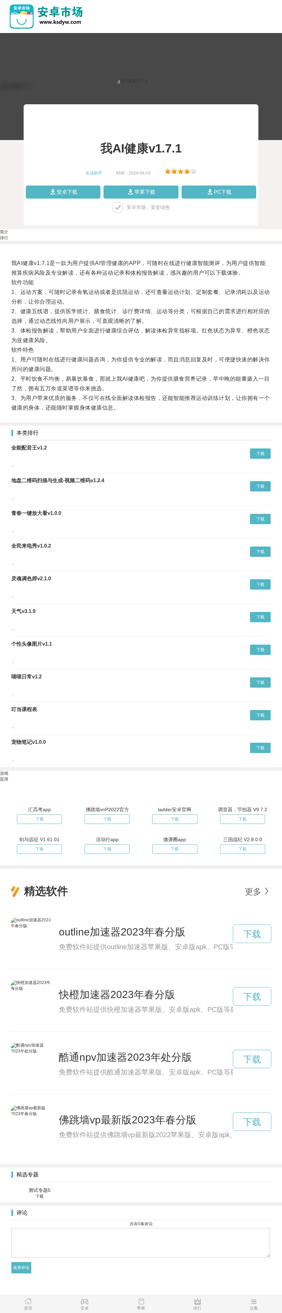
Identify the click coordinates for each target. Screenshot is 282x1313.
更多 (253, 891)
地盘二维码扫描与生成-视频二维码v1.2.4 (57, 480)
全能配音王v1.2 (29, 448)
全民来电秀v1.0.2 (31, 546)
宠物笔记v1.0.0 (28, 742)
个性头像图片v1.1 (31, 644)
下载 (260, 453)
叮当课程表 (24, 709)
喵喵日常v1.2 (26, 676)
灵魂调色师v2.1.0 (31, 578)
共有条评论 (141, 1223)
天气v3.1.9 (23, 611)
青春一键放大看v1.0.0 (36, 513)
